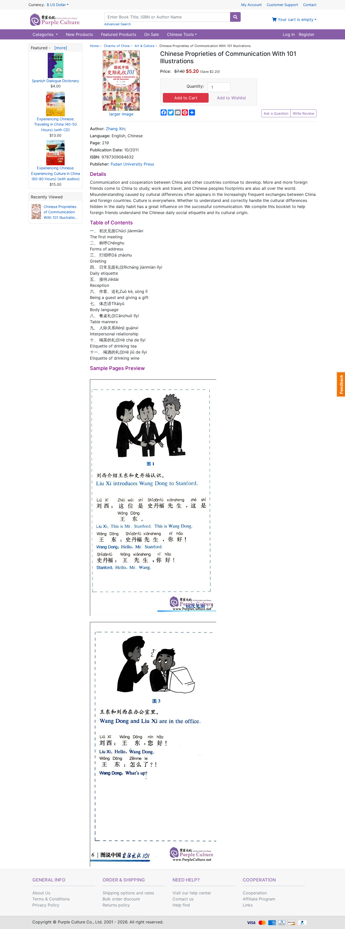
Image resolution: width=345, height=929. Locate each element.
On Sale (151, 34)
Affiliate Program (259, 898)
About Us (41, 892)
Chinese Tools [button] (180, 34)
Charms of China (117, 46)
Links (248, 905)
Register (306, 34)
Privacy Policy (45, 905)
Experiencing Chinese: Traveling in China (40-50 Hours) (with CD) (55, 124)
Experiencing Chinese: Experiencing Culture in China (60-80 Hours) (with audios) (55, 173)
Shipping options (119, 892)
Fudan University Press (132, 164)
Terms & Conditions (51, 898)
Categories (44, 34)
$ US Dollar (56, 5)
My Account (251, 5)
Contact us (183, 898)
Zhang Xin (115, 128)
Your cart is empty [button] (295, 19)
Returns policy (116, 905)
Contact (309, 5)
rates (149, 892)
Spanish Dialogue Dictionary (55, 81)
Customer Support (282, 5)
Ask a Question (276, 113)
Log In (289, 34)
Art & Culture (144, 46)
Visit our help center (192, 892)
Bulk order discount (121, 898)
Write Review (303, 113)
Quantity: (195, 86)
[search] (235, 17)
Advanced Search (117, 24)
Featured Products (118, 34)
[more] (59, 47)
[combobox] (167, 17)
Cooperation (255, 892)
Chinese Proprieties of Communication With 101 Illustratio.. (60, 212)
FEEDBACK (340, 384)
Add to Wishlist (231, 97)
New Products (79, 34)
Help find (181, 905)
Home (94, 46)
